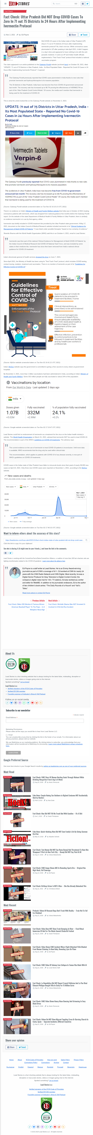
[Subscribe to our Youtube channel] (32, 703)
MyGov (11, 367)
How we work (52, 1060)
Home (11, 1060)
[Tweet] (87, 4)
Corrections (45, 1062)
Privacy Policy (79, 1060)
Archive (56, 1062)
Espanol (30, 1067)
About (20, 1060)
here (66, 64)
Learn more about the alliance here (53, 561)
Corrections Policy (30, 1062)
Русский (60, 1067)
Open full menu (5, 3)
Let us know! (24, 682)
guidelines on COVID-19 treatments (47, 440)
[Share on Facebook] (6, 553)
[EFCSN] (46, 1117)
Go (76, 4)
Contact (66, 1062)
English (21, 1067)
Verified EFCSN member (16, 691)
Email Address (11, 717)
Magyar (40, 1067)
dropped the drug (42, 257)
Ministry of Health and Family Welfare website (42, 211)
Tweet (84, 34)
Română (50, 1067)
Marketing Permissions (14, 729)
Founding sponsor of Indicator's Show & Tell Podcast (26, 694)
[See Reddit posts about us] (36, 703)
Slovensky (71, 1067)
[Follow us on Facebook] (15, 703)
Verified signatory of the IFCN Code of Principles (25, 688)
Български (10, 1067)
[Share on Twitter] (11, 553)
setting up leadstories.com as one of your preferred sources (64, 766)
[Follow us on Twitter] (28, 703)
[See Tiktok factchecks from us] (7, 703)
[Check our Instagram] (20, 703)
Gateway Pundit (45, 64)
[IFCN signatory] (46, 1105)
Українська (83, 1067)
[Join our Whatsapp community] (24, 703)
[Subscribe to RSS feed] (41, 703)
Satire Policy (65, 1060)
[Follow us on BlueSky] (11, 703)
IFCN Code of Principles (34, 1060)
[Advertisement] (46, 630)
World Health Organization (22, 437)
